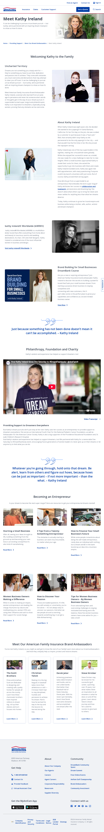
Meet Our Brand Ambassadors (36, 43)
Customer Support (48, 9)
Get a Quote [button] (83, 9)
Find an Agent (72, 3)
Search (98, 9)
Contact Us (85, 3)
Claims (35, 9)
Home (5, 43)
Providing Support (16, 43)
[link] (19, 775)
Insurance (26, 9)
